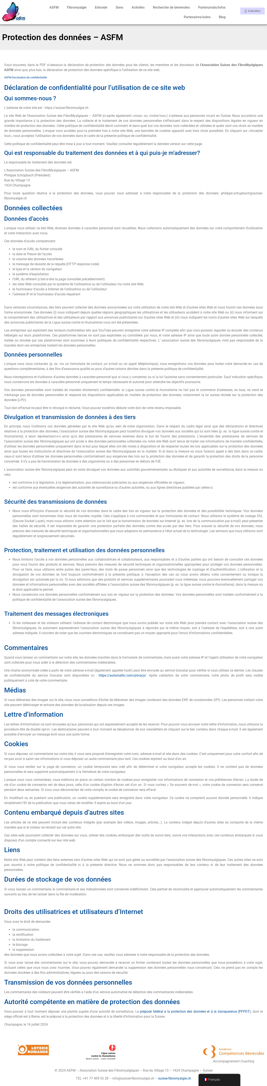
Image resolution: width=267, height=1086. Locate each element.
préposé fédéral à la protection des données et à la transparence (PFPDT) (195, 1011)
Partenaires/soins (197, 17)
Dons (119, 7)
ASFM (54, 7)
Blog (222, 17)
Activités (138, 7)
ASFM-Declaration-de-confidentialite (25, 77)
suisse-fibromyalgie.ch (174, 1078)
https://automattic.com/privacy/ (122, 675)
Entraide (101, 7)
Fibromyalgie (77, 7)
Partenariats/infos (211, 7)
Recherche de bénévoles (171, 7)
